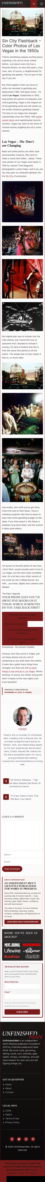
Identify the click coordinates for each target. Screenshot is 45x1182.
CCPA (8, 1110)
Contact (9, 1092)
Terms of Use (12, 1118)
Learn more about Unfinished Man (22, 922)
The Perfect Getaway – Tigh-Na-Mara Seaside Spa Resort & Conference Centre (25, 783)
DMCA (8, 1114)
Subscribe (22, 1012)
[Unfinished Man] (13, 4)
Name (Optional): (12, 982)
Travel (28, 692)
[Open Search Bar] (33, 4)
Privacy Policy (12, 1122)
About (8, 1088)
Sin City (9, 176)
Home (8, 1084)
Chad (22, 729)
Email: (8, 992)
